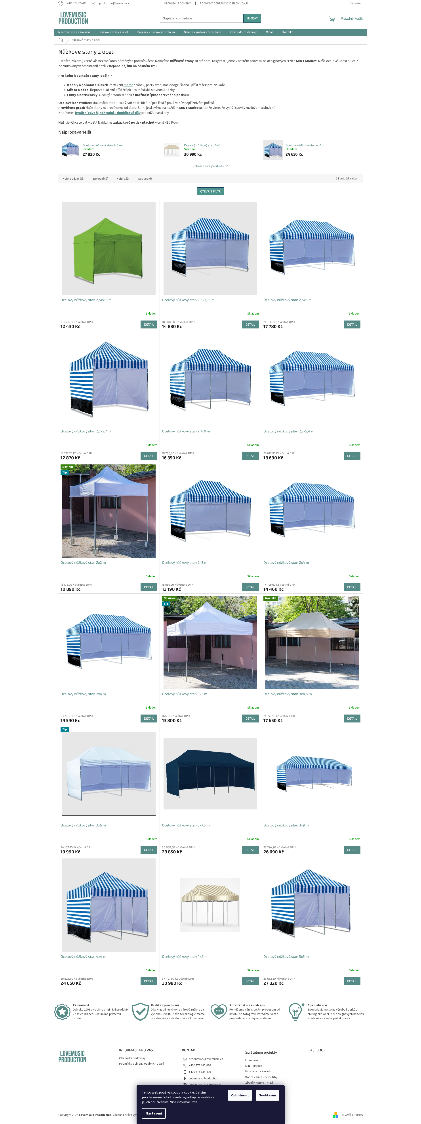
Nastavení (154, 1113)
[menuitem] (74, 32)
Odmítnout (240, 1095)
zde (194, 1102)
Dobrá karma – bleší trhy (261, 1077)
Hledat (252, 18)
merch (128, 85)
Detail (149, 324)
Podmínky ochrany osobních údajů (224, 4)
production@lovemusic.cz (206, 1059)
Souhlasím (267, 1095)
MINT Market (253, 1066)
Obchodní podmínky (177, 4)
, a (108, 112)
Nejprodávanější (73, 179)
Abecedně (145, 179)
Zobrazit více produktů (208, 166)
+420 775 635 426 (200, 1065)
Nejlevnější (100, 179)
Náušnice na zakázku (258, 1071)
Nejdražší (123, 179)
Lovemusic (252, 1060)
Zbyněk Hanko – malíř (259, 1083)
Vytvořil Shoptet (352, 1115)
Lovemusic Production (203, 1078)
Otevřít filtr (210, 191)
